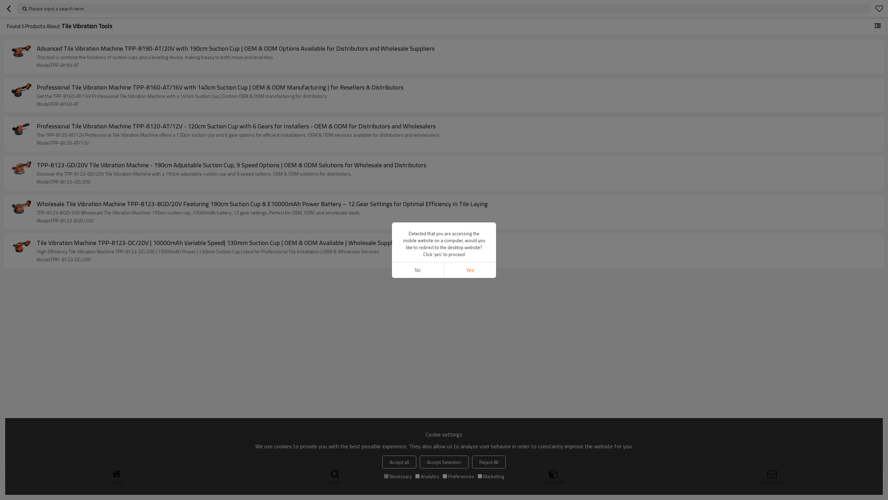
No (418, 270)
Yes (470, 270)
